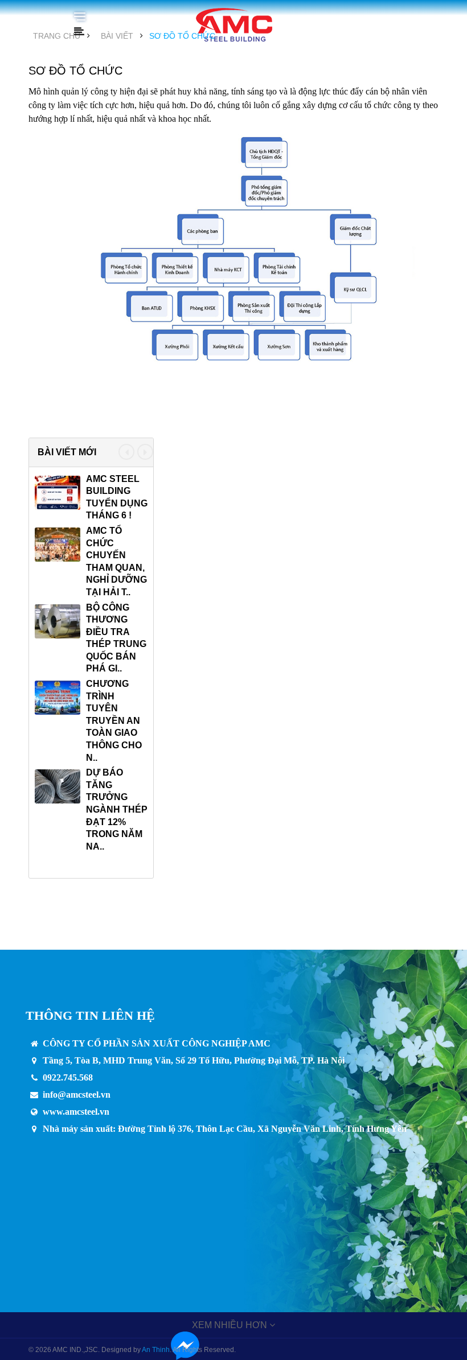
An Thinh (156, 1350)
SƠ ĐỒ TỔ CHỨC (182, 35)
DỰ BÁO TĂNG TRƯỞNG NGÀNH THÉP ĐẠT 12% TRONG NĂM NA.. (117, 809)
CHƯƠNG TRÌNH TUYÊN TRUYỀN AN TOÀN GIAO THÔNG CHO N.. (114, 721)
